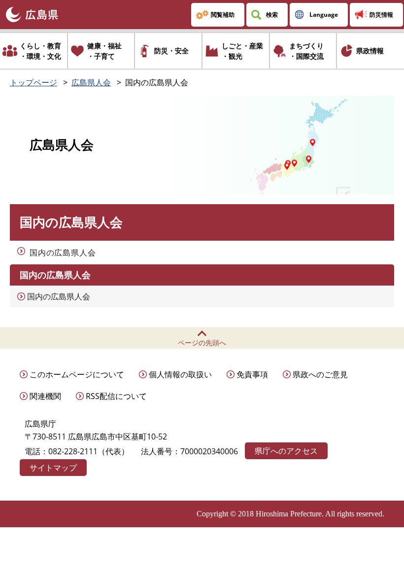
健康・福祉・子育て (104, 51)
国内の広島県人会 (63, 252)
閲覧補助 (223, 14)
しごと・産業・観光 (242, 51)
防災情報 (381, 14)
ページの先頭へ (202, 342)
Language (323, 14)
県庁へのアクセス (286, 450)
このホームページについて (77, 374)
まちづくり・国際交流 (306, 51)
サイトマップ (53, 467)
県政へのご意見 (320, 374)
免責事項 (252, 374)
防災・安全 (171, 50)
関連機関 (45, 396)
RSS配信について (116, 396)
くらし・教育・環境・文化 (40, 51)
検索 (272, 14)
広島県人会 (91, 82)
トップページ (33, 82)
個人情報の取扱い (180, 374)
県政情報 (370, 50)
